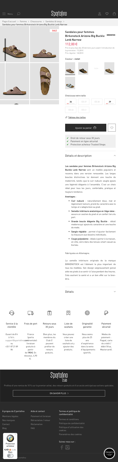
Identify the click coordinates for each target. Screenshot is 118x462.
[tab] (90, 155)
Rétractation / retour (40, 420)
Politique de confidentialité (72, 423)
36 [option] (71, 101)
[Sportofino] (59, 14)
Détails (69, 291)
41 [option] (85, 109)
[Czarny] (83, 68)
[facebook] (62, 447)
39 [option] (110, 101)
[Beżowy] (96, 68)
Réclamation (37, 424)
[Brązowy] (109, 68)
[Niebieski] (70, 83)
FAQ (33, 428)
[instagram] (67, 447)
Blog (4, 428)
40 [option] (72, 109)
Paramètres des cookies (70, 434)
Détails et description (78, 155)
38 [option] (98, 101)
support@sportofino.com (17, 340)
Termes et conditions (69, 419)
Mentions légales (10, 416)
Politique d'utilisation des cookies (71, 429)
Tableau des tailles (77, 117)
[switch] (10, 456)
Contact (6, 424)
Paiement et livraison (41, 416)
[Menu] (15, 435)
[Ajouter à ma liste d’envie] (112, 128)
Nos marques (8, 420)
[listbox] (90, 105)
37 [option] (85, 101)
